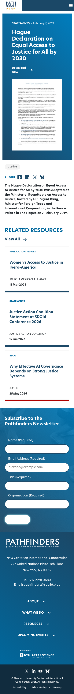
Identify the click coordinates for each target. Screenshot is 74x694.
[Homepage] (11, 5)
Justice (14, 388)
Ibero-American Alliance (27, 279)
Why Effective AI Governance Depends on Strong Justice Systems (36, 372)
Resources (33, 624)
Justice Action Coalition (27, 334)
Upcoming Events (33, 635)
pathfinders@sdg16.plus (42, 584)
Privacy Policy (39, 688)
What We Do (33, 612)
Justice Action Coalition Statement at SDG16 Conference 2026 (31, 317)
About (33, 601)
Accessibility (19, 688)
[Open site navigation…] (71, 5)
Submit (18, 519)
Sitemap (56, 688)
